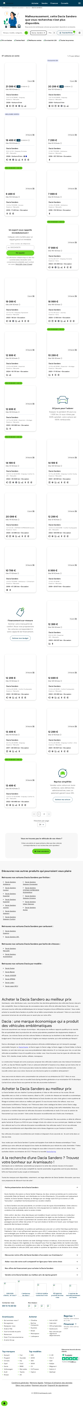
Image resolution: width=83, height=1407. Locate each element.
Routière (34, 1328)
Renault (7, 1355)
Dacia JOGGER (10, 975)
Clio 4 (51, 1358)
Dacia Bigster (10, 972)
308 (32, 1361)
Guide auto (53, 1329)
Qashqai (52, 1372)
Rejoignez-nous (9, 1326)
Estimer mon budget (20, 638)
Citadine (34, 1320)
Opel (5, 1363)
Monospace (35, 1333)
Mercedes (23, 1369)
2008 (33, 1358)
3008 (33, 1363)
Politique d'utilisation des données (58, 1383)
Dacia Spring (51, 1152)
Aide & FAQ (8, 1329)
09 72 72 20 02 (9, 1306)
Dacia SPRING (10, 979)
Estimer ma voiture (62, 800)
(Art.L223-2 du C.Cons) (23, 264)
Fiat (21, 1355)
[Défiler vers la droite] (54, 33)
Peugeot (7, 1358)
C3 (32, 1366)
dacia (28, 8)
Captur (33, 1372)
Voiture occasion (18, 8)
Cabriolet (52, 1323)
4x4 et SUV (53, 1320)
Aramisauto (6, 8)
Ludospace (35, 1336)
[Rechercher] (26, 33)
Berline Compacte (34, 1324)
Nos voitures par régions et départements (55, 1333)
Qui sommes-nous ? (11, 1320)
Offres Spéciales (55, 1326)
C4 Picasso (35, 1369)
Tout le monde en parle (12, 1332)
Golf (51, 1361)
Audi (5, 1372)
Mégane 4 (53, 1366)
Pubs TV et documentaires (13, 1337)
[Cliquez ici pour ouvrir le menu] (79, 3)
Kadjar (51, 1363)
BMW (22, 1366)
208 (32, 1355)
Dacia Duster (10, 968)
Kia (21, 1361)
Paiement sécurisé (39, 1385)
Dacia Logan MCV (11, 986)
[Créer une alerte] (4, 1403)
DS (21, 1375)
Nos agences (8, 1323)
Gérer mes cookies (23, 1385)
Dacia (6, 1366)
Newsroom (8, 1334)
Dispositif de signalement (58, 1385)
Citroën (7, 1361)
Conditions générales (20, 1383)
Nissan (6, 1375)
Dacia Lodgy (9, 983)
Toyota (22, 1372)
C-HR (51, 1355)
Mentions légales (36, 1383)
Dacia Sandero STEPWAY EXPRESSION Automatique (31, 890)
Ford (21, 1363)
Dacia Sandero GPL (12, 937)
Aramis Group (9, 1340)
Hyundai (23, 1358)
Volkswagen (8, 1369)
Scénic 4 (52, 1369)
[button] (44, 33)
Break (33, 1331)
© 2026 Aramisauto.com (41, 1393)
